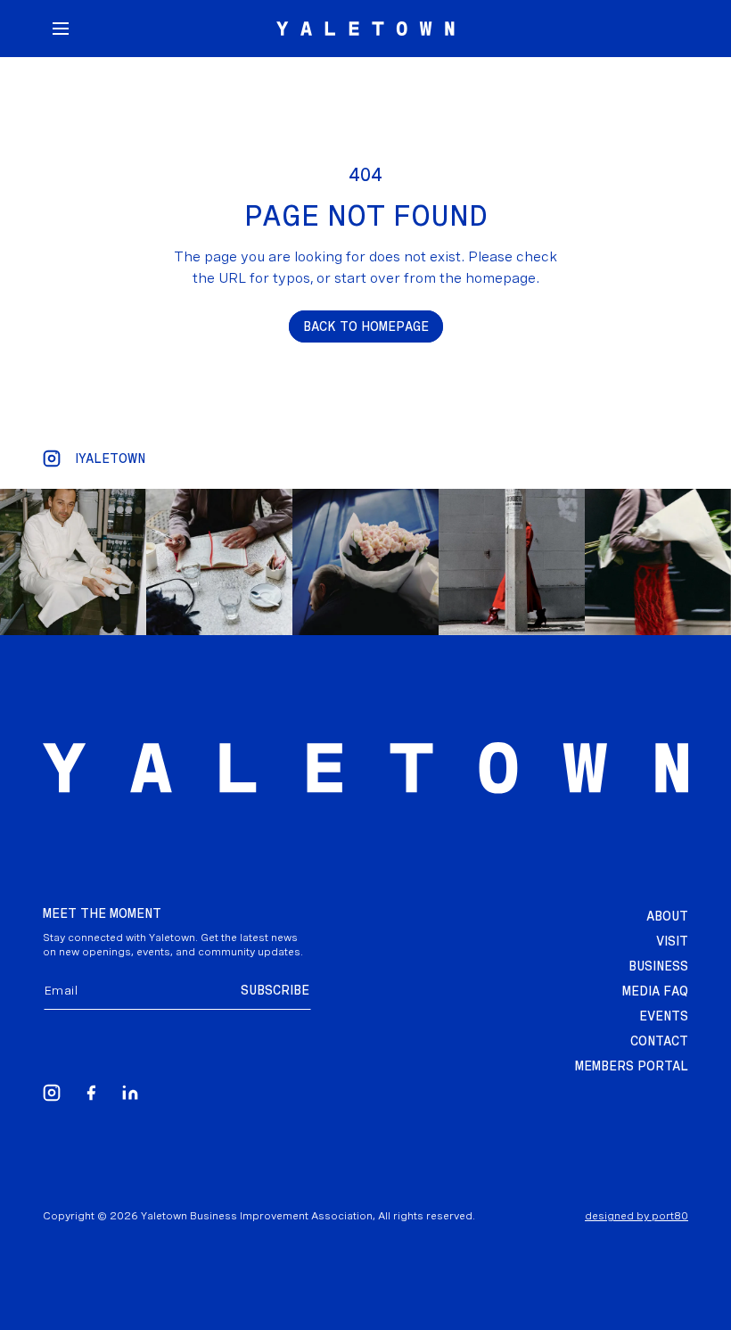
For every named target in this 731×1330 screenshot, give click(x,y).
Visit (672, 941)
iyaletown (110, 458)
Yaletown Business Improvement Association (257, 1216)
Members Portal (631, 1066)
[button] (61, 28)
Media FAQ (655, 991)
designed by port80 (636, 1216)
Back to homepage (366, 326)
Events (663, 1016)
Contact (659, 1041)
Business (658, 966)
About (667, 916)
